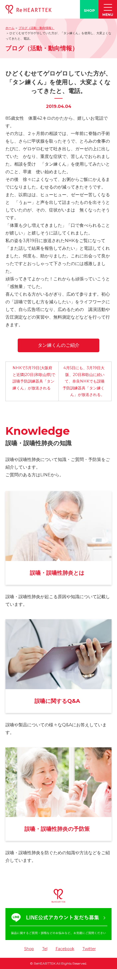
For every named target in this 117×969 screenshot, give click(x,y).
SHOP (89, 10)
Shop (29, 948)
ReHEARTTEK (45, 963)
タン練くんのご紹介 (58, 345)
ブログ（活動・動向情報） (36, 28)
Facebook (65, 948)
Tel (44, 948)
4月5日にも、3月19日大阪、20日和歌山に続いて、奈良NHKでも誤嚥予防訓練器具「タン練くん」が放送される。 (83, 381)
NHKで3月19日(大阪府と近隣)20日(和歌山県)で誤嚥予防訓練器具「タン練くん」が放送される (34, 377)
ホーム (9, 28)
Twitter (89, 948)
